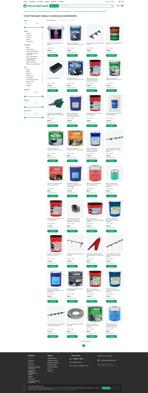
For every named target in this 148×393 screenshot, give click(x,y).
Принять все (106, 388)
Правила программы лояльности (34, 367)
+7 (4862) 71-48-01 (77, 359)
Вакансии (31, 360)
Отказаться (116, 388)
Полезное (50, 371)
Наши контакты (75, 355)
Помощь (50, 355)
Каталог (30, 358)
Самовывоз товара (53, 362)
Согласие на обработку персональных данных (32, 372)
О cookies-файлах (52, 367)
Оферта (30, 376)
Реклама (49, 369)
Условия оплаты (52, 358)
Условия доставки (52, 360)
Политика (31, 364)
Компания (31, 355)
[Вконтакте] (111, 356)
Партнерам (31, 379)
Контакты (31, 362)
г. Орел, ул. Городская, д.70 (80, 365)
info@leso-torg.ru (77, 362)
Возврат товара (52, 364)
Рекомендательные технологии (33, 381)
